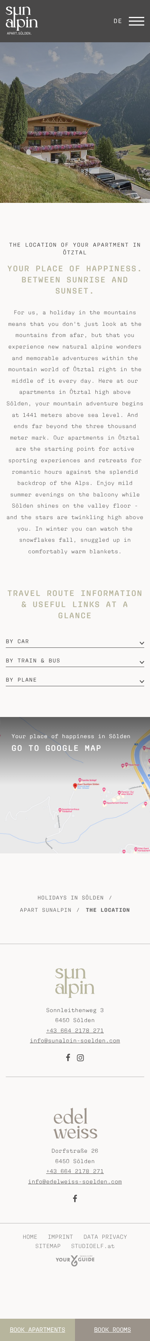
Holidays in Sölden (71, 898)
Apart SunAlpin (46, 910)
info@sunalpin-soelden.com (75, 1040)
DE (117, 21)
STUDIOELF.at (93, 1246)
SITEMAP (48, 1246)
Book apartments (37, 1329)
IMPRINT (60, 1237)
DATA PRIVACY (105, 1237)
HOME (30, 1237)
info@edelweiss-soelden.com (75, 1181)
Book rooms (112, 1329)
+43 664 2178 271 (75, 1030)
